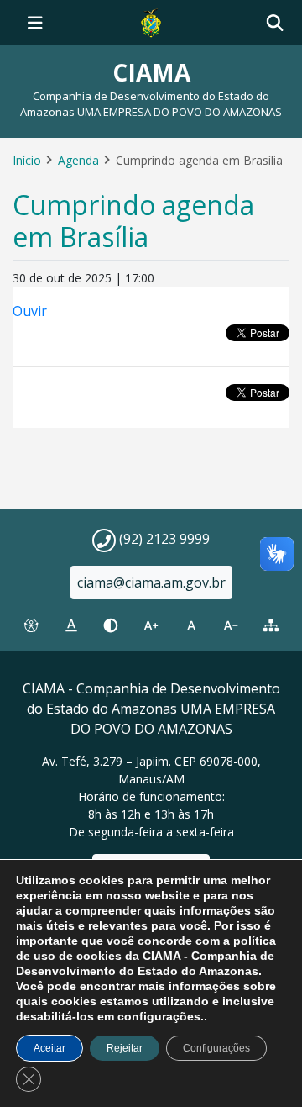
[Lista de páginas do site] (271, 625)
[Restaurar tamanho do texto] (191, 625)
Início (27, 160)
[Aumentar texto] (151, 625)
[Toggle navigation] (35, 23)
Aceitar (49, 1048)
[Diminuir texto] (231, 625)
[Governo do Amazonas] (151, 21)
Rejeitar (125, 1048)
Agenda (78, 160)
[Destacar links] (71, 625)
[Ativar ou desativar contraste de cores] (110, 625)
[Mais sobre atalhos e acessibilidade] (31, 625)
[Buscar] (275, 23)
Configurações (216, 1048)
